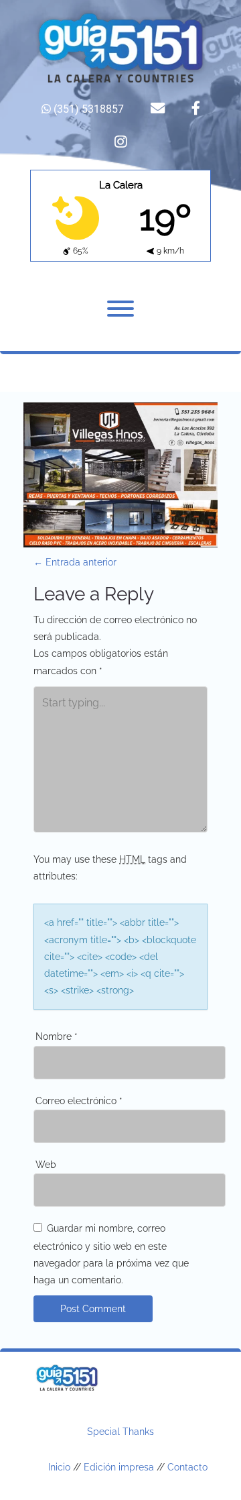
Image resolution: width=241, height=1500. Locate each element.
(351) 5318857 (87, 109)
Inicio (59, 1467)
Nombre (56, 1036)
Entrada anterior (74, 562)
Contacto (187, 1467)
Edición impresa (119, 1467)
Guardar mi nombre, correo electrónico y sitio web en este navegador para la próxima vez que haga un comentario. (111, 1254)
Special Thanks (120, 1431)
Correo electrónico (79, 1100)
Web (45, 1164)
